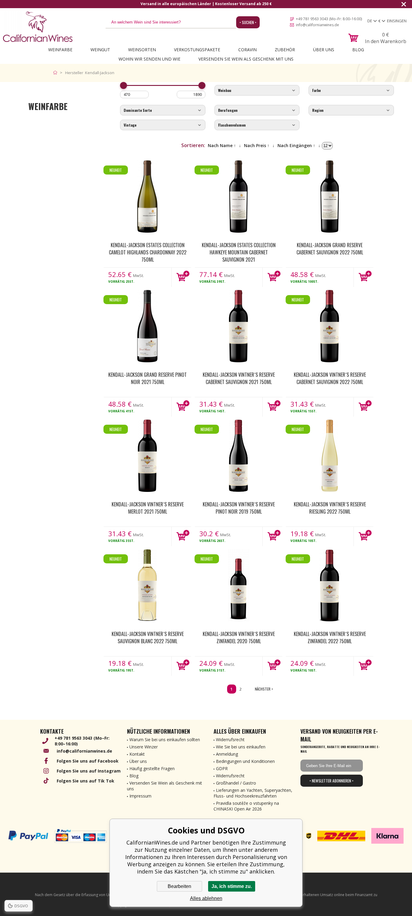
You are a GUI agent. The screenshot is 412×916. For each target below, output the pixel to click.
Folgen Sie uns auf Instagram (89, 771)
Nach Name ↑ (222, 145)
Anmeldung (227, 754)
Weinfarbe (60, 49)
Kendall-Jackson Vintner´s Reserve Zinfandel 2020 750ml (239, 637)
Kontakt (137, 754)
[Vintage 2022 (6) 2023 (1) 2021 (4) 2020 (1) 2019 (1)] (162, 125)
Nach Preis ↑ (256, 145)
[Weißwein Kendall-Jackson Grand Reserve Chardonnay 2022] (147, 196)
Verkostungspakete (197, 49)
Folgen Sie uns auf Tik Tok (85, 781)
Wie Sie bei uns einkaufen (240, 747)
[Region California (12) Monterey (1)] (351, 110)
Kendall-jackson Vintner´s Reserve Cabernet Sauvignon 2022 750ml (330, 378)
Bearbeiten (179, 886)
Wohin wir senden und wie (149, 59)
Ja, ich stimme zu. (231, 886)
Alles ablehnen (206, 898)
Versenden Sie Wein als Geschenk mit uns (245, 59)
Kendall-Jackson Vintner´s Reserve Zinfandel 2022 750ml (330, 637)
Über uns (323, 49)
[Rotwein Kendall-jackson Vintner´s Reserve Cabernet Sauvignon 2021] (238, 326)
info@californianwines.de (317, 24)
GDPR (222, 768)
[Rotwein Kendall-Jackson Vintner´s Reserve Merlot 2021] (147, 456)
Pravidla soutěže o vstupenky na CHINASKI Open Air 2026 (246, 806)
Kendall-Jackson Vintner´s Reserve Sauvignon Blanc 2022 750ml (148, 637)
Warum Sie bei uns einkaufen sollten (164, 739)
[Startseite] (56, 73)
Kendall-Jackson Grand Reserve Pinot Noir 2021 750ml (147, 378)
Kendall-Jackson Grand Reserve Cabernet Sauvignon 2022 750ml (329, 248)
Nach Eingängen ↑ (296, 145)
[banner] (37, 26)
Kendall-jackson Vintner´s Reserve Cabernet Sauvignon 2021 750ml (239, 378)
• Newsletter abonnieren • (331, 781)
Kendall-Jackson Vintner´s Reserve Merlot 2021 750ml (148, 508)
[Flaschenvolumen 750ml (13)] (257, 125)
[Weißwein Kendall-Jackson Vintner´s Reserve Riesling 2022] (329, 456)
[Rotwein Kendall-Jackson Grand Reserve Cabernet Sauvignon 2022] (329, 196)
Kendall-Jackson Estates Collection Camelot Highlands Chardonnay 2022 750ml (147, 252)
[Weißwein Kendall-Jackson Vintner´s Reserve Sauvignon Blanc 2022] (147, 585)
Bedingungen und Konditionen (245, 761)
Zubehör (285, 49)
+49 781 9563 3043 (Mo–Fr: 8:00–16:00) (329, 18)
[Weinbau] (257, 90)
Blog (358, 49)
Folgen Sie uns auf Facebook (88, 761)
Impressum (140, 796)
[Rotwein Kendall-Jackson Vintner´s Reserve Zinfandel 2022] (329, 585)
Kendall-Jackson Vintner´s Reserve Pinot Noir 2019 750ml (239, 508)
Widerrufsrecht (230, 739)
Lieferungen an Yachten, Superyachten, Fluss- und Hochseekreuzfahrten (253, 793)
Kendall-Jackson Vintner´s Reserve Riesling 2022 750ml (330, 508)
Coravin (247, 49)
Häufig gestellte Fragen (152, 768)
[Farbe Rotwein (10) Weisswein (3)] (351, 90)
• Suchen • (247, 22)
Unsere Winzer (143, 747)
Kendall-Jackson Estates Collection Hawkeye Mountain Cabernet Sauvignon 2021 (239, 252)
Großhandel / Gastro (236, 783)
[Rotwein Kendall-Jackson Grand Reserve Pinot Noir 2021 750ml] (147, 326)
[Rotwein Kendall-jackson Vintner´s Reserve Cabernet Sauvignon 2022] (329, 326)
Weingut (100, 49)
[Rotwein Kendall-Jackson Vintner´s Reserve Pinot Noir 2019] (238, 456)
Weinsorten (142, 49)
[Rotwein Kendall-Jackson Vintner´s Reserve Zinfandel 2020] (238, 585)
